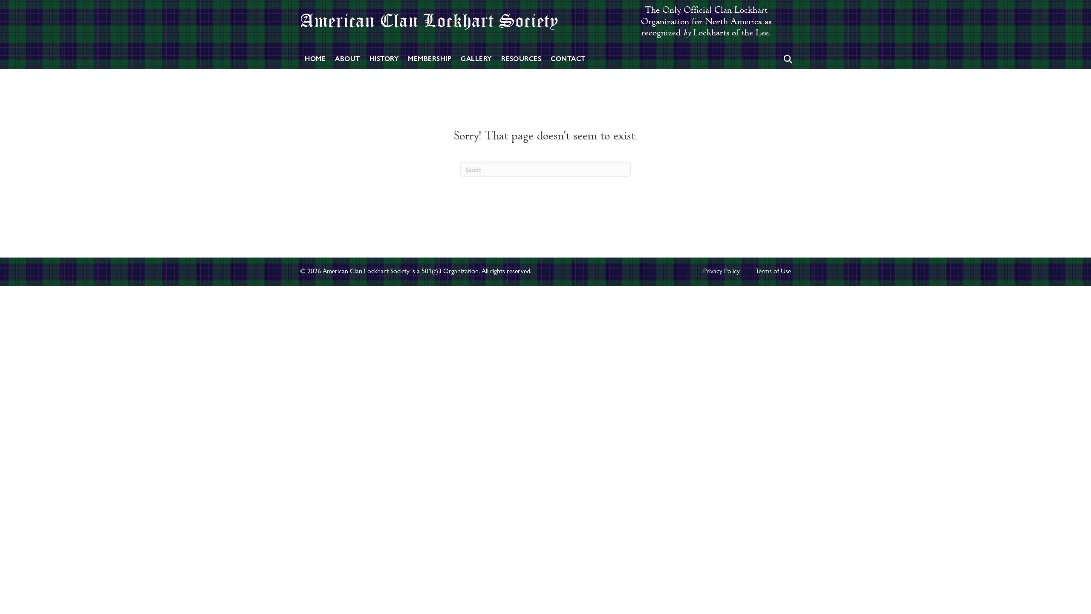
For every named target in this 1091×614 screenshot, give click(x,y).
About (347, 59)
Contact (568, 59)
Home (315, 59)
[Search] (785, 59)
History (384, 59)
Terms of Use (773, 271)
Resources (521, 59)
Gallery (476, 59)
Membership (429, 59)
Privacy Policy (721, 271)
